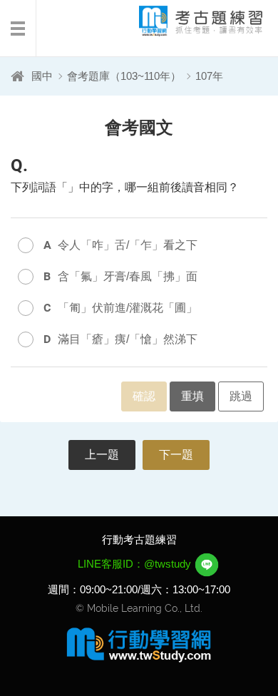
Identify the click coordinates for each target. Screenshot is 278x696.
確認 (144, 396)
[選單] (18, 28)
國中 (42, 76)
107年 (209, 76)
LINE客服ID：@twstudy (136, 564)
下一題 (176, 455)
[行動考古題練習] (188, 21)
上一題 (102, 455)
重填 (192, 396)
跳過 (241, 396)
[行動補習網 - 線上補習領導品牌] (139, 644)
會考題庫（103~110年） (124, 76)
